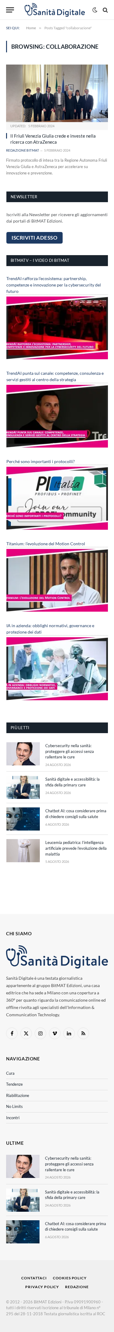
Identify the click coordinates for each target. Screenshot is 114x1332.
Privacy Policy (42, 1287)
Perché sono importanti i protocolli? (40, 461)
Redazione (77, 1287)
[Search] (105, 10)
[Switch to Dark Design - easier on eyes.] (95, 10)
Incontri (12, 1117)
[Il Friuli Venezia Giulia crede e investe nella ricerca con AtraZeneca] (57, 93)
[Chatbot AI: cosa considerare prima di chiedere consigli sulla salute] (23, 819)
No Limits (14, 1106)
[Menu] (10, 10)
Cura (10, 1073)
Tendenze (14, 1084)
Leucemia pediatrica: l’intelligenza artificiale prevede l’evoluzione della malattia (76, 848)
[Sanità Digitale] (54, 10)
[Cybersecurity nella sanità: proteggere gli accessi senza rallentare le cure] (23, 753)
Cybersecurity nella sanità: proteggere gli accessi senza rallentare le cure (69, 751)
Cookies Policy (70, 1278)
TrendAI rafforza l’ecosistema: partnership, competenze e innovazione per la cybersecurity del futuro (53, 285)
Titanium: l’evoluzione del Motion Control (45, 543)
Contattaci (34, 1278)
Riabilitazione (17, 1095)
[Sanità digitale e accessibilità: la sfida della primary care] (23, 787)
